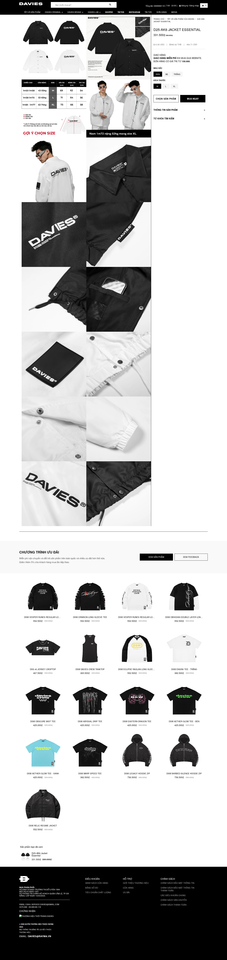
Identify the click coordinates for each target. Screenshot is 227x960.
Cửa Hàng (128, 887)
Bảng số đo (91, 887)
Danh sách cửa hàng (96, 882)
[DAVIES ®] (30, 3)
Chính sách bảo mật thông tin (177, 882)
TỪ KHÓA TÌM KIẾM (163, 118)
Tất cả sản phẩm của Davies (180, 19)
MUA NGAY (193, 98)
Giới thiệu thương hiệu (136, 882)
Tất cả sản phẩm (32, 12)
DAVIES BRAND (74, 12)
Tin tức (148, 12)
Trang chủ (158, 19)
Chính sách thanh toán (173, 904)
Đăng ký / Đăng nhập (190, 5)
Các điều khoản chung (173, 895)
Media (174, 12)
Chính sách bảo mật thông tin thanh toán (177, 889)
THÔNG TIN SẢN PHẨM (165, 109)
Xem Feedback (191, 556)
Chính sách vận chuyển (174, 899)
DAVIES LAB (93, 12)
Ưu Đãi (126, 892)
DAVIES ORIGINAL (53, 12)
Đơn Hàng (162, 12)
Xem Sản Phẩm (156, 556)
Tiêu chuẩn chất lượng (98, 892)
